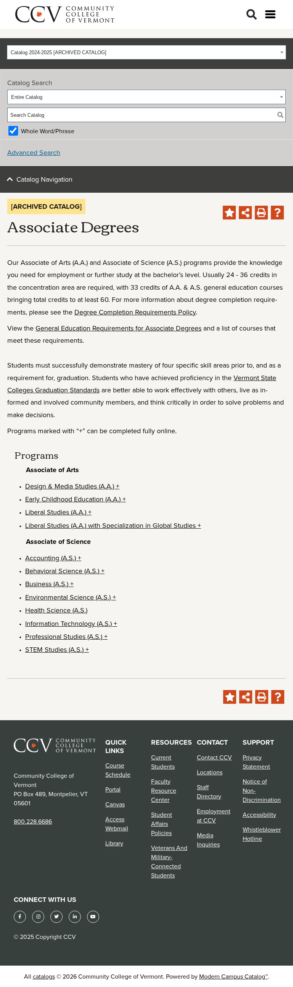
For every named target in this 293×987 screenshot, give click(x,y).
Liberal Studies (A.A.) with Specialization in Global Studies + (113, 525)
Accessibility (259, 814)
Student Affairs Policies (161, 823)
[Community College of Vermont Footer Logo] (55, 744)
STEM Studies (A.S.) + (57, 649)
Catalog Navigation (44, 179)
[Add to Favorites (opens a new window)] (229, 212)
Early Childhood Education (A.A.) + (75, 499)
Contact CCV (214, 757)
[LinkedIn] (75, 917)
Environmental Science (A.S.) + (70, 597)
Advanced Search (33, 152)
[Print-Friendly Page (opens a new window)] (261, 212)
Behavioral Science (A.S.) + (65, 571)
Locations (209, 772)
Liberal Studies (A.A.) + (58, 512)
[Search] (251, 15)
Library (114, 843)
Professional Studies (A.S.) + (66, 636)
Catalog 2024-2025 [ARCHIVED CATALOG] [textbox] (58, 52)
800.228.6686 (33, 821)
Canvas (115, 804)
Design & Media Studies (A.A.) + (72, 486)
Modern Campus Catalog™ (233, 976)
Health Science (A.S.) (56, 610)
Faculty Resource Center (163, 790)
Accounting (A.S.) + (53, 558)
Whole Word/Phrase (47, 131)
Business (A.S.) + (49, 584)
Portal (113, 789)
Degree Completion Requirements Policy (135, 312)
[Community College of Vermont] (64, 13)
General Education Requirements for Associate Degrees (118, 328)
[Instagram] (38, 917)
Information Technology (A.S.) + (71, 623)
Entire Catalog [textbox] (26, 97)
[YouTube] (93, 917)
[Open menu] (270, 14)
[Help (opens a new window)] (277, 212)
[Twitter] (56, 917)
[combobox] (146, 52)
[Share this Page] (245, 212)
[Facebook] (20, 917)
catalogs (44, 976)
